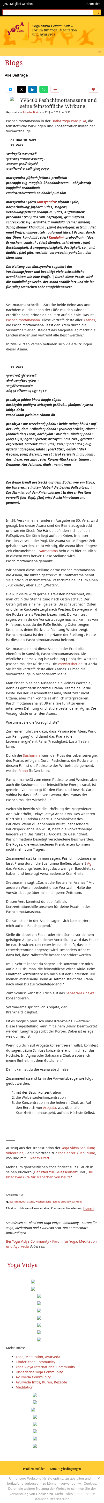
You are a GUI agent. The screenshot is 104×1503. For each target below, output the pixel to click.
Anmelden (93, 4)
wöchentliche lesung (47, 1201)
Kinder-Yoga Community (35, 1362)
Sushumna (31, 755)
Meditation (24, 1387)
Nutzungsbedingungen (65, 1469)
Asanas (89, 320)
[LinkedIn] (32, 89)
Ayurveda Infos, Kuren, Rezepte (41, 1382)
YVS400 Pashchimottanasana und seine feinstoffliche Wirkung (58, 103)
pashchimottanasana (21, 1201)
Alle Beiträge (16, 75)
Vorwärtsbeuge (70, 664)
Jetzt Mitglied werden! (18, 4)
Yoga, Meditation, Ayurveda (38, 1356)
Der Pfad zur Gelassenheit (55, 1172)
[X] (21, 89)
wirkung (77, 1201)
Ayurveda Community (33, 1377)
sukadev (66, 1201)
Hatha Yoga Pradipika (69, 121)
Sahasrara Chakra (80, 993)
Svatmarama (47, 550)
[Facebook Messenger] (10, 89)
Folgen (88, 1208)
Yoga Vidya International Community (45, 1367)
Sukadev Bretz (30, 112)
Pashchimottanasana (23, 320)
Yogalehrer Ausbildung (76, 1153)
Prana (23, 770)
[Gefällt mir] (93, 89)
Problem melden (34, 1469)
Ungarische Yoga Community (39, 1372)
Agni (91, 863)
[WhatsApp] (43, 89)
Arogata (49, 1107)
